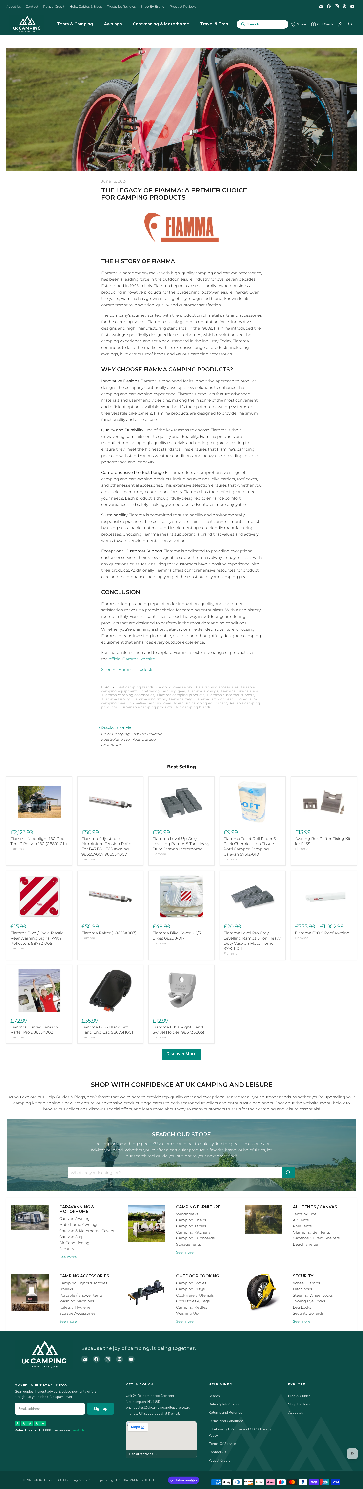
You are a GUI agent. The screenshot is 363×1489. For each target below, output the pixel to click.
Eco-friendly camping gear (162, 691)
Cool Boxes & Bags (193, 1301)
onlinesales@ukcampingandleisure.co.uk (158, 1407)
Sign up (100, 1408)
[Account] (340, 24)
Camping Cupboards (195, 1238)
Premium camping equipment (200, 703)
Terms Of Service (222, 1443)
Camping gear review (174, 687)
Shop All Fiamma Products (127, 669)
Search (214, 1396)
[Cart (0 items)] (349, 24)
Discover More (181, 1053)
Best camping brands (135, 687)
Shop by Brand (299, 1404)
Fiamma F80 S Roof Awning (322, 933)
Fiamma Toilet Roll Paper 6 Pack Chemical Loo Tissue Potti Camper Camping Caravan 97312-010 (250, 846)
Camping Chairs (191, 1220)
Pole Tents (302, 1226)
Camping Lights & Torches (83, 1283)
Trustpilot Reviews (121, 6)
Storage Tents (188, 1244)
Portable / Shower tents (80, 1295)
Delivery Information (224, 1404)
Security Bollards (308, 1313)
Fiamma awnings (203, 691)
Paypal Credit (53, 6)
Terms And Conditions (226, 1421)
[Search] (288, 1172)
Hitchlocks (302, 1289)
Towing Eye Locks (309, 1301)
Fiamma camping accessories (128, 695)
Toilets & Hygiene (74, 1307)
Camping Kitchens (193, 1232)
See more (68, 1257)
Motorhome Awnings (78, 1224)
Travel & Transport (220, 24)
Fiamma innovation (149, 699)
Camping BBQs (190, 1289)
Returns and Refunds (225, 1412)
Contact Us (217, 1452)
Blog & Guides (299, 1396)
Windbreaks (187, 1214)
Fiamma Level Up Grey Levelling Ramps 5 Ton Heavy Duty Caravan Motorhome (181, 843)
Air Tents (301, 1220)
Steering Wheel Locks (313, 1295)
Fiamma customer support (230, 695)
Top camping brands (193, 707)
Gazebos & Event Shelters (316, 1238)
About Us (13, 6)
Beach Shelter (306, 1244)
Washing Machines (76, 1301)
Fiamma (17, 849)
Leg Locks (302, 1307)
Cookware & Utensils (195, 1295)
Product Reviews (183, 6)
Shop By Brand (153, 6)
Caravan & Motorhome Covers (86, 1230)
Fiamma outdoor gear (213, 699)
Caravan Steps (72, 1236)
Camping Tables (191, 1226)
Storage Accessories (77, 1313)
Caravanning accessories (217, 687)
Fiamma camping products (180, 695)
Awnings (113, 24)
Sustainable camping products (146, 707)
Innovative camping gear (149, 703)
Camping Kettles (191, 1307)
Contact (32, 6)
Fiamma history (116, 699)
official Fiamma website (132, 659)
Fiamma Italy (180, 699)
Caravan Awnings (75, 1218)
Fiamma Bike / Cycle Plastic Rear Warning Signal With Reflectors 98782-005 (36, 938)
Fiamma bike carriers (239, 691)
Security (66, 1248)
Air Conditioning (74, 1242)
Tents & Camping (75, 24)
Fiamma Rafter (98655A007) (108, 933)
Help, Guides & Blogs (85, 6)
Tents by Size (304, 1214)
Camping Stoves (191, 1283)
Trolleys (66, 1289)
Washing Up (187, 1313)
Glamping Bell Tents (311, 1232)
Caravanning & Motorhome (161, 24)
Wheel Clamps (306, 1283)
